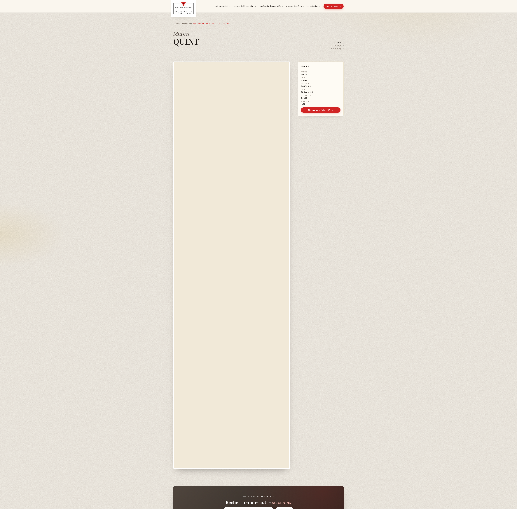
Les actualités (312, 6)
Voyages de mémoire (295, 6)
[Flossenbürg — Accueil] (183, 6)
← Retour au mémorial (182, 23)
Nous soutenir (333, 6)
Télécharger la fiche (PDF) (321, 110)
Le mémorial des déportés (270, 6)
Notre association (222, 6)
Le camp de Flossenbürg (243, 6)
